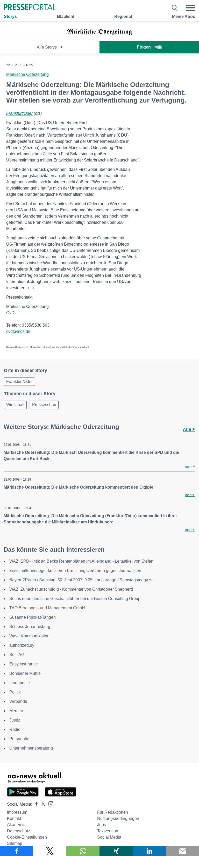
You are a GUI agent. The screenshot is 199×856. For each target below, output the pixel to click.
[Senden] (182, 851)
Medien (16, 711)
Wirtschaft (15, 404)
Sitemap (14, 843)
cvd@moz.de (18, 331)
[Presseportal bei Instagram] (49, 803)
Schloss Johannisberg (29, 626)
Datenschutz (18, 831)
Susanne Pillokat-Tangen (32, 617)
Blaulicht (65, 16)
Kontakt (14, 818)
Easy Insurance (23, 664)
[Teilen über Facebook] (16, 851)
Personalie (19, 739)
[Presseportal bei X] (41, 804)
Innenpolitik (20, 682)
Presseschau (44, 404)
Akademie (16, 825)
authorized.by (21, 645)
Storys (10, 16)
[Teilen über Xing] (116, 851)
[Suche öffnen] (175, 7)
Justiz (14, 720)
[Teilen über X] (49, 851)
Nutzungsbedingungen (118, 818)
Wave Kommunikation (29, 636)
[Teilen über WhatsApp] (83, 851)
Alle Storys (47, 47)
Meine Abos (183, 16)
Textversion (107, 831)
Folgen (144, 47)
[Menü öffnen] (190, 7)
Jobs (101, 825)
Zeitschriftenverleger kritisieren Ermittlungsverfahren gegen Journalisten (75, 570)
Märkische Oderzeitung (27, 74)
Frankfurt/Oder (19, 113)
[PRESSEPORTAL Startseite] (30, 7)
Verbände (18, 701)
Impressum (17, 812)
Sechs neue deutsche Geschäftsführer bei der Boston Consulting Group (74, 598)
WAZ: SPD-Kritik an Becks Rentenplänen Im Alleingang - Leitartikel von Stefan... (83, 561)
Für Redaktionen (112, 812)
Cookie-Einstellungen (27, 837)
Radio (14, 729)
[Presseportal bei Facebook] (35, 804)
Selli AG (16, 654)
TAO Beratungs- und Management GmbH (47, 608)
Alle (188, 429)
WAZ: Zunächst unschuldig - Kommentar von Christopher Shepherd (71, 589)
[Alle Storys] (99, 36)
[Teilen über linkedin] (149, 851)
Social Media (109, 837)
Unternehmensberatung (31, 748)
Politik (15, 692)
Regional (123, 16)
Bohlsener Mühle (25, 673)
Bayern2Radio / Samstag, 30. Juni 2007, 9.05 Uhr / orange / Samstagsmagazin (81, 580)
